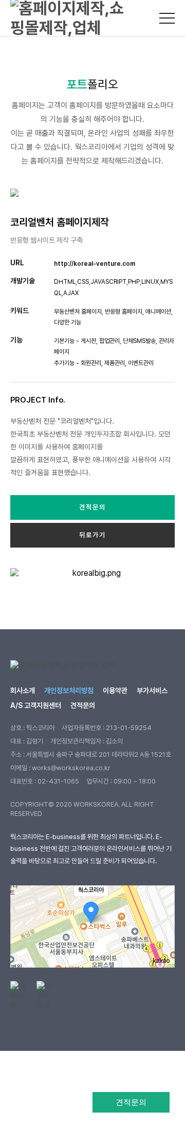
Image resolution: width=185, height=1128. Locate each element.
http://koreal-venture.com (94, 263)
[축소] (162, 925)
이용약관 (115, 690)
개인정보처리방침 (69, 690)
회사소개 (22, 690)
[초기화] (162, 944)
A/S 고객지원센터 (35, 705)
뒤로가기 (92, 535)
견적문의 (131, 1102)
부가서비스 (152, 690)
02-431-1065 (58, 781)
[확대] (162, 908)
